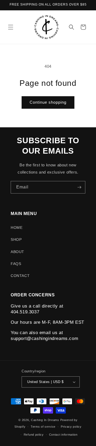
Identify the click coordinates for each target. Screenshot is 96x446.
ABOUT (17, 252)
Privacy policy (71, 426)
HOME (16, 227)
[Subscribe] (79, 187)
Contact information (63, 434)
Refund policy (34, 434)
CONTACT (20, 276)
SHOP (16, 239)
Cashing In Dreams (45, 420)
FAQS (16, 264)
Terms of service (43, 426)
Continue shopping (48, 102)
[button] (11, 27)
